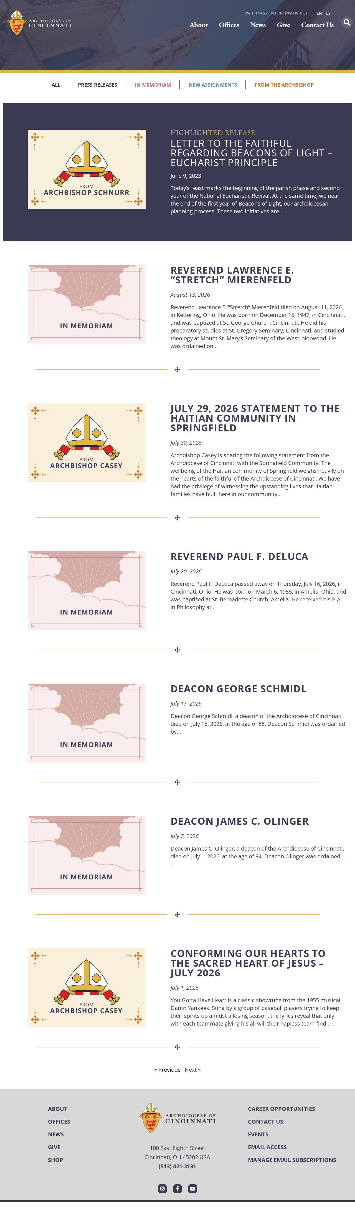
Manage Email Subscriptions (292, 1160)
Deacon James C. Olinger (240, 821)
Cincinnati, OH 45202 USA (177, 1157)
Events (258, 1134)
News (258, 25)
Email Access (267, 1147)
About (199, 25)
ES (328, 13)
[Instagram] (162, 1188)
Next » (193, 1069)
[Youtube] (192, 1188)
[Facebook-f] (177, 1188)
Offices (229, 25)
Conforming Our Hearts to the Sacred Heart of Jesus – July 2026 (248, 963)
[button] (347, 22)
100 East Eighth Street (177, 1148)
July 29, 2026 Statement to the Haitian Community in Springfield (255, 418)
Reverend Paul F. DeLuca (240, 556)
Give (283, 25)
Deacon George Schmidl (239, 688)
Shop (55, 1160)
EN (319, 13)
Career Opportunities (281, 1109)
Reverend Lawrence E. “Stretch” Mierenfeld (233, 275)
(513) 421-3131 (177, 1166)
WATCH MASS (256, 13)
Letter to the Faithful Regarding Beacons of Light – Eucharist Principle (252, 152)
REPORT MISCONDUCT (289, 13)
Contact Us (317, 25)
